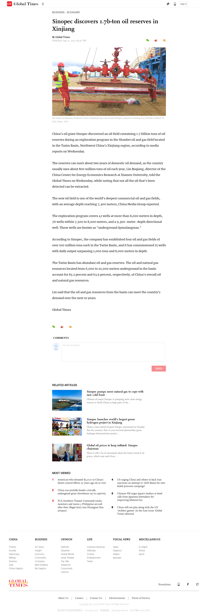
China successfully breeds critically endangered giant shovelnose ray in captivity (82, 492)
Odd (11, 564)
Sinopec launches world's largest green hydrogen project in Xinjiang (111, 420)
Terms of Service (141, 598)
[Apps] (173, 4)
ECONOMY (73, 12)
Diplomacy (14, 554)
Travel (89, 561)
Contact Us (96, 598)
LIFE (89, 539)
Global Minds (67, 554)
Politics (12, 546)
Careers (79, 598)
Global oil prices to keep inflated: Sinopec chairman (112, 447)
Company (40, 561)
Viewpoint (66, 564)
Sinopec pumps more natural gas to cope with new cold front (115, 393)
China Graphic (16, 568)
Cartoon (65, 572)
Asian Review (67, 557)
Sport (141, 554)
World (142, 550)
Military (12, 557)
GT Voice (39, 546)
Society (12, 550)
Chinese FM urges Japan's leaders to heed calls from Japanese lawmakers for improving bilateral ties (139, 496)
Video (115, 546)
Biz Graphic (40, 568)
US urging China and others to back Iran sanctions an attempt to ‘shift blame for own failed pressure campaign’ (141, 483)
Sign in (184, 4)
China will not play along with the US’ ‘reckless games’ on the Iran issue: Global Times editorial (139, 510)
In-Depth (143, 546)
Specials (117, 557)
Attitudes (91, 550)
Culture (90, 554)
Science (13, 561)
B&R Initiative (41, 564)
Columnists (66, 568)
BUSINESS (58, 12)
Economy (39, 554)
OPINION (66, 539)
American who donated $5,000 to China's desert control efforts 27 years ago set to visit (82, 481)
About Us (63, 598)
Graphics (117, 550)
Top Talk (65, 561)
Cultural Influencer (96, 546)
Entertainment (94, 557)
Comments (40, 557)
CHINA (13, 539)
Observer (65, 550)
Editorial (65, 546)
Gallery (116, 554)
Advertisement (117, 598)
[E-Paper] (168, 4)
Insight (38, 550)
